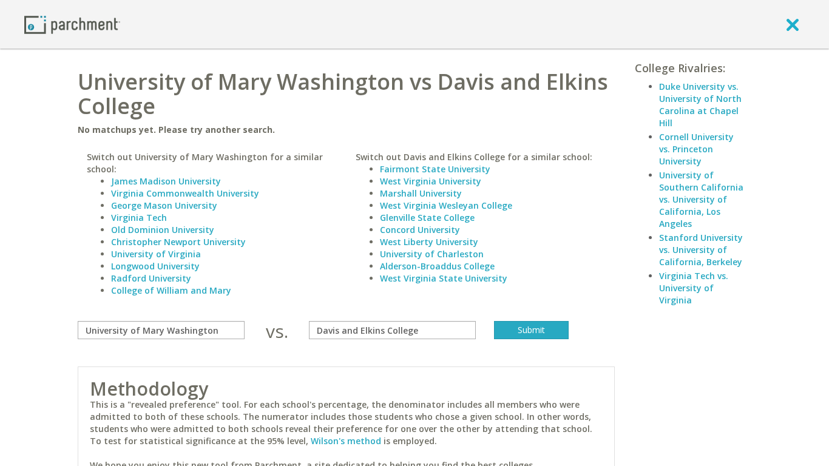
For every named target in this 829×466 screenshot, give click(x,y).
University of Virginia (156, 254)
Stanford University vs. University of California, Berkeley (701, 250)
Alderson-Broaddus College (437, 266)
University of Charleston (432, 254)
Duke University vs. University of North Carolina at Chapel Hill (700, 105)
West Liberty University (429, 242)
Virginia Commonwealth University (185, 193)
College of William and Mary (171, 290)
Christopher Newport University (178, 242)
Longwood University (155, 266)
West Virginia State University (443, 278)
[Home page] (72, 24)
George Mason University (164, 205)
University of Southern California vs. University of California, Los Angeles (701, 199)
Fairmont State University (435, 169)
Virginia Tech (139, 217)
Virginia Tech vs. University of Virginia (693, 288)
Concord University (420, 229)
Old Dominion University (162, 229)
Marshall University (421, 193)
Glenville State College (427, 217)
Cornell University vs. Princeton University (696, 149)
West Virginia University (430, 181)
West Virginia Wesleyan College (446, 205)
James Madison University (166, 181)
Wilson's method (346, 441)
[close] (792, 24)
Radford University (151, 278)
